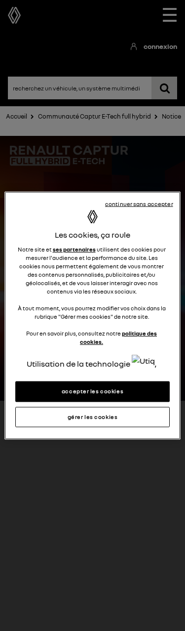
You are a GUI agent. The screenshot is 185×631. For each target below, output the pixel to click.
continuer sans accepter (139, 203)
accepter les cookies (92, 390)
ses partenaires (74, 249)
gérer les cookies (93, 416)
